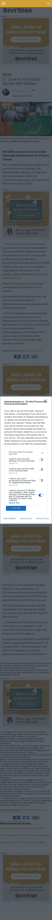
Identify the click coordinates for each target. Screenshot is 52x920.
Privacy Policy (42, 518)
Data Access (26, 518)
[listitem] (26, 453)
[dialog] (26, 460)
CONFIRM (16, 508)
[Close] (46, 402)
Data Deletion (9, 518)
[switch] (41, 459)
